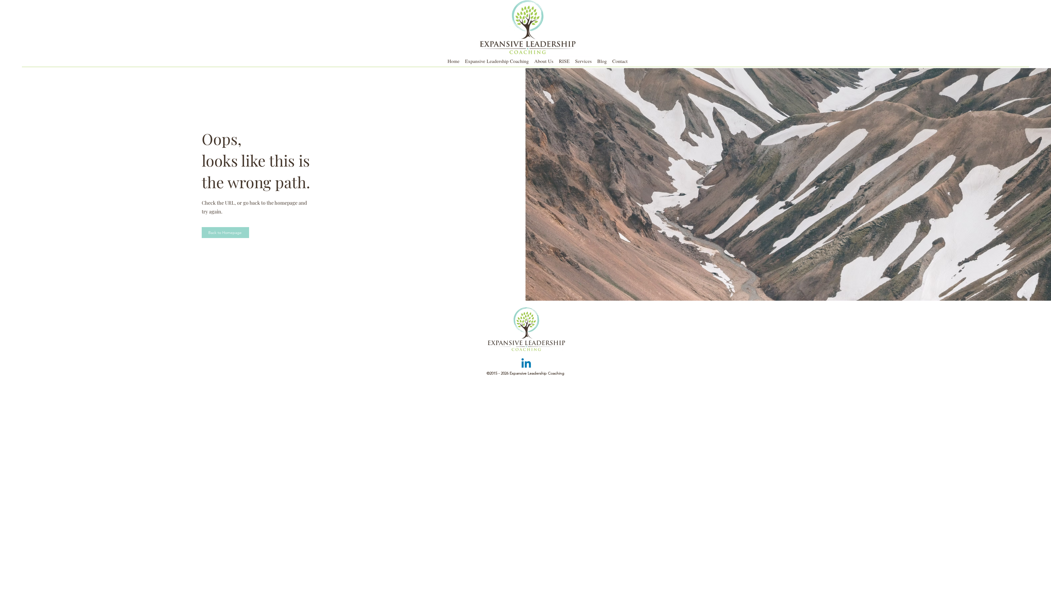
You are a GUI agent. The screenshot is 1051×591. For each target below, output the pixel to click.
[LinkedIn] (526, 364)
